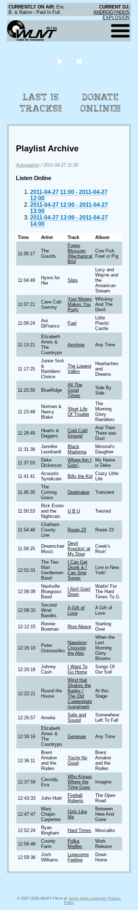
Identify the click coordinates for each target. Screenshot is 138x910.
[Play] (60, 61)
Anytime (76, 344)
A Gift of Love (76, 610)
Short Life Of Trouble (78, 411)
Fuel (72, 323)
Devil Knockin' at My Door (79, 549)
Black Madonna (77, 449)
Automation (27, 165)
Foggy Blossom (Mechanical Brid (80, 253)
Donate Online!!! (100, 102)
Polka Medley (75, 843)
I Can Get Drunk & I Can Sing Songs (77, 570)
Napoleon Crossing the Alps (77, 648)
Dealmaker (79, 492)
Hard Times (79, 830)
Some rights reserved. (88, 898)
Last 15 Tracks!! (41, 102)
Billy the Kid (80, 476)
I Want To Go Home (77, 669)
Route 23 (77, 529)
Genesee (77, 736)
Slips (73, 280)
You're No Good (77, 760)
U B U (74, 511)
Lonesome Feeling (78, 857)
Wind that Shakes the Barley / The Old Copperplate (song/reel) (80, 693)
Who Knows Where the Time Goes (80, 782)
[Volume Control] (80, 61)
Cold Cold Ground (77, 433)
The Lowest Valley (79, 368)
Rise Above (79, 626)
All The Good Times (75, 390)
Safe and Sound (77, 717)
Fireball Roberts (76, 798)
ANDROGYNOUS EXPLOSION (111, 15)
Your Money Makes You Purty (80, 304)
